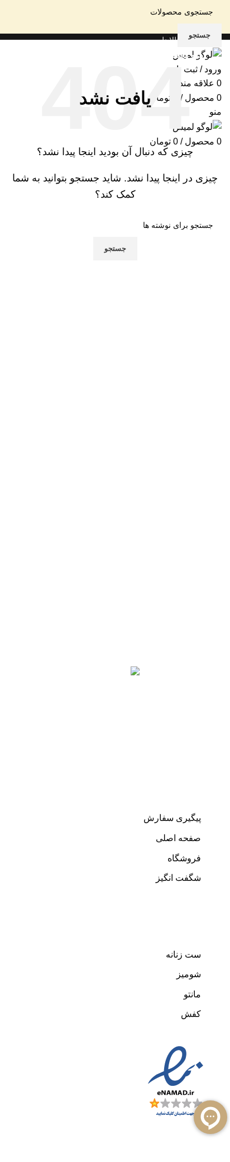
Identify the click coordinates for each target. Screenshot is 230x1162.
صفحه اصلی (178, 838)
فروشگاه (184, 858)
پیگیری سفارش (172, 818)
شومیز (188, 974)
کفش (191, 1014)
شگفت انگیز (178, 878)
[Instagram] (202, 663)
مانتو (192, 994)
